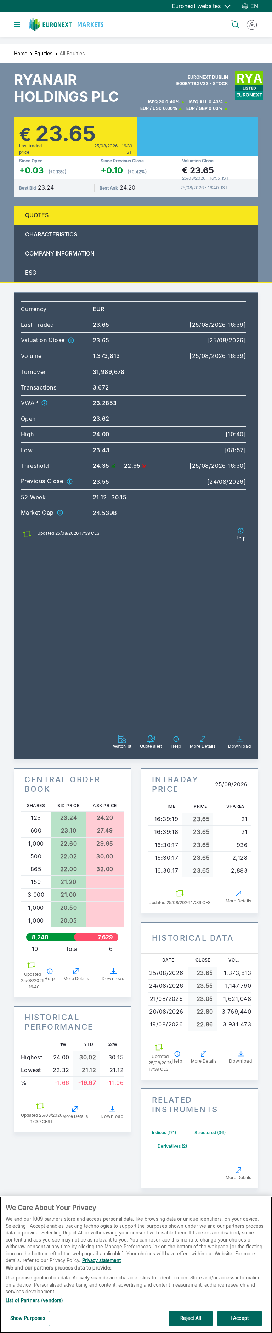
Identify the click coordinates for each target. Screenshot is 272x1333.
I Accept (240, 1318)
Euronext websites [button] (197, 6)
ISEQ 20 (156, 102)
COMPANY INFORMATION (60, 253)
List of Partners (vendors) (34, 1300)
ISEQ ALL (198, 102)
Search (232, 20)
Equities (43, 53)
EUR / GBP (197, 108)
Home (20, 53)
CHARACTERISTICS (51, 234)
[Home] (66, 24)
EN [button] (253, 6)
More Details (76, 978)
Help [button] (49, 978)
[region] (136, 1264)
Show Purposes (28, 1318)
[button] (71, 340)
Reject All (190, 1318)
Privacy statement (101, 1260)
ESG (30, 272)
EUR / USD (151, 108)
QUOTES (37, 215)
